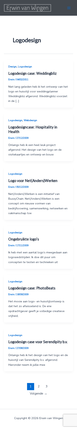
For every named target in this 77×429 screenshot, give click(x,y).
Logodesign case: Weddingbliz (32, 73)
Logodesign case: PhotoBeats (31, 288)
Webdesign (30, 120)
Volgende (38, 393)
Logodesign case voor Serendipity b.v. (38, 342)
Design (12, 66)
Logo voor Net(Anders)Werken (32, 180)
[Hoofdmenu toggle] (69, 8)
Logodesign (25, 66)
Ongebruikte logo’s (23, 239)
